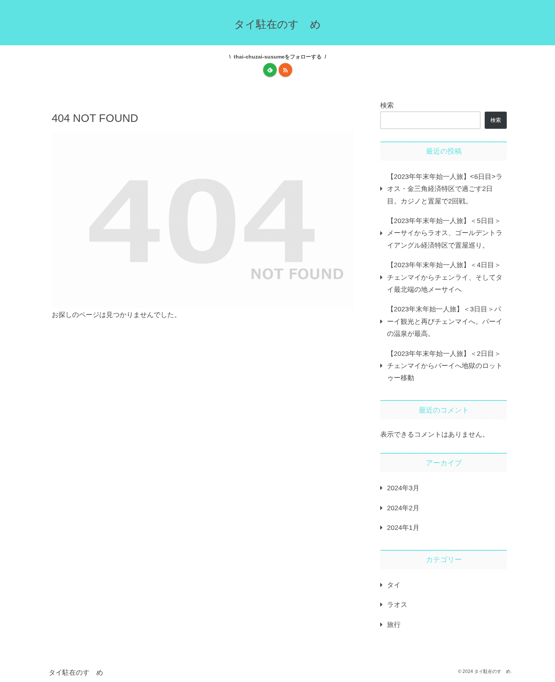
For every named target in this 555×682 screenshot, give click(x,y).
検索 (387, 105)
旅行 (394, 624)
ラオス (397, 604)
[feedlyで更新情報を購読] (270, 70)
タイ (394, 585)
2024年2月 (403, 508)
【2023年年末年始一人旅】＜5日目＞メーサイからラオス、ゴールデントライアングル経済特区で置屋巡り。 (445, 233)
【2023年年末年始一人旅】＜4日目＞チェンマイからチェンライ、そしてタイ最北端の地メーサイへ (445, 277)
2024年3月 (403, 488)
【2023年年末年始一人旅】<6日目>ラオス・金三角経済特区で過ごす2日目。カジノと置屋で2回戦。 (445, 189)
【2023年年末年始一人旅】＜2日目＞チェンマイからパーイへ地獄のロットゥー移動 (445, 366)
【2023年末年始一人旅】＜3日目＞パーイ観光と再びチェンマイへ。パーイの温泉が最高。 (445, 321)
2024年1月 (403, 527)
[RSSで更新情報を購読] (285, 70)
